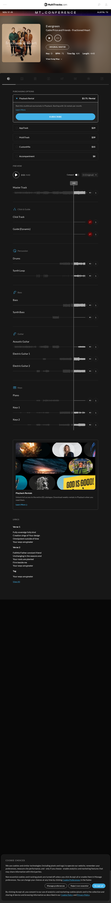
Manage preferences (56, 886)
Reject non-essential (79, 886)
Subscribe (55, 116)
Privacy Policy (83, 895)
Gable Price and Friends (58, 30)
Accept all (98, 886)
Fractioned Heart (81, 30)
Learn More (20, 110)
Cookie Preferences (71, 880)
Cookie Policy (67, 895)
